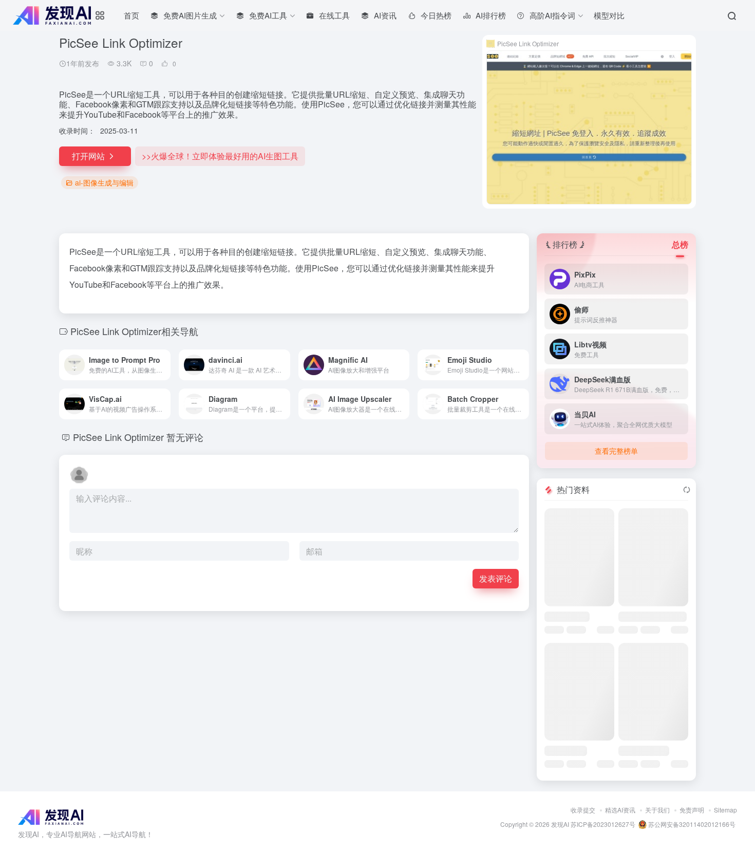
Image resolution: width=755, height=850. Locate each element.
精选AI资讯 (620, 809)
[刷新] (687, 490)
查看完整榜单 (616, 451)
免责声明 (692, 809)
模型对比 (609, 15)
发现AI (560, 824)
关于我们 (657, 809)
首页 (131, 15)
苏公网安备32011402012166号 (691, 824)
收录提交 (583, 809)
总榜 (680, 244)
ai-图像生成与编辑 (104, 182)
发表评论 (495, 578)
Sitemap (725, 809)
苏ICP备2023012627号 (603, 824)
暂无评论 (184, 437)
